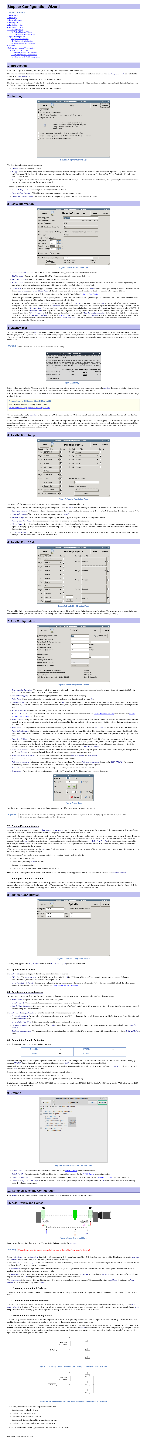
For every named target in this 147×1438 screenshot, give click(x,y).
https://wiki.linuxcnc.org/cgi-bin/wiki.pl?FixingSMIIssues (29, 407)
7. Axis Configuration (15, 29)
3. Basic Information (14, 20)
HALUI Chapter (71, 1170)
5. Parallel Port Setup (15, 25)
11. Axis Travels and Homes (17, 50)
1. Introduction (12, 15)
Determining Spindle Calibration (66, 985)
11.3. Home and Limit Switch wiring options (25, 57)
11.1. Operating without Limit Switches (24, 52)
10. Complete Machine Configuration (20, 48)
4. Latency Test (12, 22)
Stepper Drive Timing (91, 294)
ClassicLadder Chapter (105, 1177)
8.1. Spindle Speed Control (19, 39)
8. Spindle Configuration (16, 36)
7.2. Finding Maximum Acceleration (23, 34)
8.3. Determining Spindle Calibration (23, 43)
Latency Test (64, 315)
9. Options (11, 45)
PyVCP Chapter (88, 1174)
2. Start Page (12, 17)
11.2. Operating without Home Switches (24, 55)
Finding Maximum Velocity (104, 713)
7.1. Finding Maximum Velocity (21, 32)
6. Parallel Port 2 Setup (15, 27)
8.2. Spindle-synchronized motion (22, 41)
